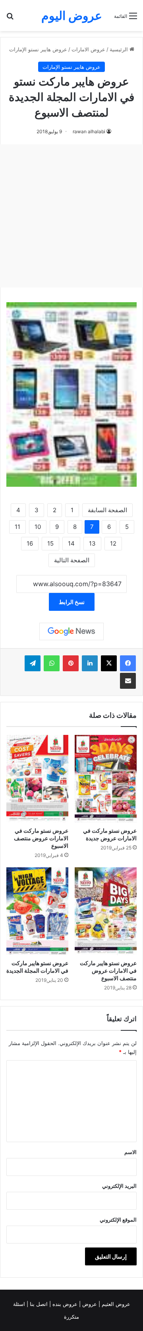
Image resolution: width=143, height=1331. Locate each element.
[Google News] (71, 631)
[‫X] (109, 663)
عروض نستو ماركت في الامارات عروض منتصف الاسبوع (41, 838)
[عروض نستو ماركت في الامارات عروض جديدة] (106, 779)
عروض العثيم (115, 1304)
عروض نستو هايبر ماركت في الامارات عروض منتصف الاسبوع (108, 970)
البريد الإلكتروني (119, 1186)
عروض (90, 1304)
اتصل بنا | (38, 1304)
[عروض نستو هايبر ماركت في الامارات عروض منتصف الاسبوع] (106, 911)
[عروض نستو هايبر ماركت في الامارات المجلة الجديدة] (37, 911)
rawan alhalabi (89, 131)
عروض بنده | (64, 1304)
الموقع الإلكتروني (118, 1219)
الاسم (130, 1152)
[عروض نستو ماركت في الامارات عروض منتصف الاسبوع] (37, 779)
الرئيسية (119, 49)
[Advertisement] (71, 216)
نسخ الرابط (72, 601)
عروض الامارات (88, 49)
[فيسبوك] (128, 663)
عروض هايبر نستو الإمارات (38, 49)
